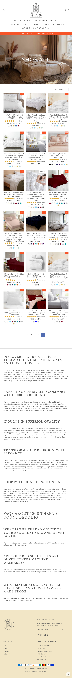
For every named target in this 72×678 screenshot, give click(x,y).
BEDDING (40, 20)
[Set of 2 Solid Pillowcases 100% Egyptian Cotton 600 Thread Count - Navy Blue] (64, 203)
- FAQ (5, 645)
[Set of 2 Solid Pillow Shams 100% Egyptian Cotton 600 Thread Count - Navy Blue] (19, 321)
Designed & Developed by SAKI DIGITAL (36, 671)
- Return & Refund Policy (44, 651)
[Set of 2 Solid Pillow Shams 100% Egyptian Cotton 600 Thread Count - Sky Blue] (10, 321)
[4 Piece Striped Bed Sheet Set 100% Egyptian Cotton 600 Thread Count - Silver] (57, 321)
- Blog (5, 648)
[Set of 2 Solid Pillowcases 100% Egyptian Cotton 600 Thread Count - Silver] (66, 203)
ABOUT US (28, 28)
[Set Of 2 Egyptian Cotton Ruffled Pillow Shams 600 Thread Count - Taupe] (66, 164)
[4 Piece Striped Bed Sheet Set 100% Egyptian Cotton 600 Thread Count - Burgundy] (62, 321)
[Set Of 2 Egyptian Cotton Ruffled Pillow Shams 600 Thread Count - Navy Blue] (57, 164)
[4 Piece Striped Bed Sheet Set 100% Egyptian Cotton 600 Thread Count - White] (55, 321)
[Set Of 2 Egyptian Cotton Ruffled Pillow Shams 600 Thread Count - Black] (50, 164)
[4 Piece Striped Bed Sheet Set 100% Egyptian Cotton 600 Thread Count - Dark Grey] (59, 321)
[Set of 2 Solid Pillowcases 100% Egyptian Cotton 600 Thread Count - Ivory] (55, 203)
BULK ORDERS (56, 24)
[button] (10, 121)
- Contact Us (7, 651)
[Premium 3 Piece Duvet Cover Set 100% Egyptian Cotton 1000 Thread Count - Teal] (65, 244)
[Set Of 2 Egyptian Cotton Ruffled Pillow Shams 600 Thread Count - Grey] (52, 164)
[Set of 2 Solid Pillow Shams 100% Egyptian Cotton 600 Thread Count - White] (5, 321)
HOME (17, 20)
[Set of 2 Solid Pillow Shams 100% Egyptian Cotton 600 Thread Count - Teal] (17, 321)
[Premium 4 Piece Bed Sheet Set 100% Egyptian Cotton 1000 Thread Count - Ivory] (9, 203)
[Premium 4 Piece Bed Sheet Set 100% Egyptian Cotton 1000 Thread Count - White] (6, 203)
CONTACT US (42, 28)
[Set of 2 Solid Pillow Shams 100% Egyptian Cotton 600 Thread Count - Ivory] (8, 321)
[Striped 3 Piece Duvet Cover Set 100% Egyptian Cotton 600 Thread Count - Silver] (36, 285)
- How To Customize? (43, 657)
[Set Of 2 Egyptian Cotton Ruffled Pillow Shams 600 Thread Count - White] (58, 166)
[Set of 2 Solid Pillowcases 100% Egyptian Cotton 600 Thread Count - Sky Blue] (57, 203)
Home (31, 55)
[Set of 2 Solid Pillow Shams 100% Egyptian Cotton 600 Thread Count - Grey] (15, 321)
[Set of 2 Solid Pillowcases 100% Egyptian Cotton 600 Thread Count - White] (52, 203)
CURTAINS (52, 20)
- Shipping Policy (42, 654)
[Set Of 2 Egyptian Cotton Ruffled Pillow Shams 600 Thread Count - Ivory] (55, 164)
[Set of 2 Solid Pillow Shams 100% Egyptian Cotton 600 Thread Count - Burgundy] (12, 321)
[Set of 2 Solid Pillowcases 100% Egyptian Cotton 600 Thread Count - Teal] (62, 203)
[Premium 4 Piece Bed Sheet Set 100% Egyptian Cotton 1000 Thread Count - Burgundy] (16, 203)
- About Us (7, 654)
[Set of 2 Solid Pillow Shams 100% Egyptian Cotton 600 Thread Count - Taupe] (13, 323)
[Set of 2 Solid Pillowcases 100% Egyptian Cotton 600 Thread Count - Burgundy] (50, 203)
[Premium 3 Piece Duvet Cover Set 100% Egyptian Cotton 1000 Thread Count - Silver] (56, 244)
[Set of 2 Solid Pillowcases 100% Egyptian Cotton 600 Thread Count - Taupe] (58, 205)
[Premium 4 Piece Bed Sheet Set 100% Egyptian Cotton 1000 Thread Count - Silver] (11, 203)
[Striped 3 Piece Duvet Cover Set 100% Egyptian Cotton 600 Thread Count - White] (33, 285)
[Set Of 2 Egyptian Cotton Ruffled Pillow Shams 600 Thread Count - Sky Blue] (64, 164)
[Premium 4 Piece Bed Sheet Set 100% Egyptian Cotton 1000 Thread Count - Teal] (21, 203)
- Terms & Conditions (43, 645)
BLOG (44, 24)
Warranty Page (41, 659)
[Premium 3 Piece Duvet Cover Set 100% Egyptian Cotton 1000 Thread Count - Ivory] (53, 244)
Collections (38, 55)
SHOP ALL (27, 20)
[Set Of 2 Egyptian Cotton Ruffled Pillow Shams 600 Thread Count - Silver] (62, 164)
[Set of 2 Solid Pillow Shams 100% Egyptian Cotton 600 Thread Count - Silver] (22, 321)
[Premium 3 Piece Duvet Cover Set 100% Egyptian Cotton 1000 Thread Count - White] (51, 244)
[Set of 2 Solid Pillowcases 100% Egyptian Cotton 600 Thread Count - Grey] (59, 203)
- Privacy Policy (41, 648)
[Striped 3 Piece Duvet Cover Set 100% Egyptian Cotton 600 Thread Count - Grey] (38, 285)
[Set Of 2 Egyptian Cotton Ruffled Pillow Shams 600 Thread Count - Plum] (59, 164)
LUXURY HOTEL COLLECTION (24, 24)
